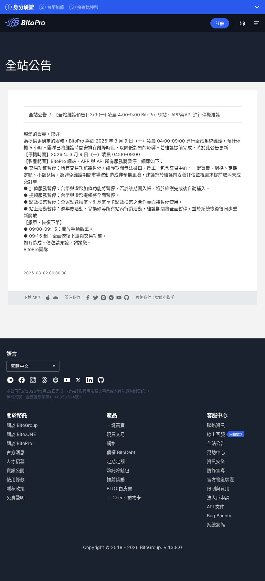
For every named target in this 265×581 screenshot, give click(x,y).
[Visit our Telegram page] (10, 380)
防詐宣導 (216, 470)
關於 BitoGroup (22, 425)
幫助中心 (216, 452)
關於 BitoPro (19, 443)
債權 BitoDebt (121, 452)
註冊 (220, 23)
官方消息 (15, 452)
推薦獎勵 (116, 479)
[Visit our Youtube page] (67, 380)
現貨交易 (116, 434)
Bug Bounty (219, 515)
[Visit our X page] (78, 380)
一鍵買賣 (116, 425)
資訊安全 (216, 461)
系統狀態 (216, 524)
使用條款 (15, 479)
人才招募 (15, 461)
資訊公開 (15, 470)
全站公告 (216, 443)
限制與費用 (218, 488)
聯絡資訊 (216, 425)
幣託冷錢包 (118, 470)
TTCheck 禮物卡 (124, 497)
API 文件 (215, 506)
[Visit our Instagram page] (33, 380)
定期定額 (116, 461)
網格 (111, 443)
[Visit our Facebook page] (21, 380)
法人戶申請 (218, 497)
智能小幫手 (165, 297)
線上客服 (216, 434)
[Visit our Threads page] (44, 380)
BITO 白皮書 (119, 488)
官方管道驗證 (220, 479)
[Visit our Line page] (55, 380)
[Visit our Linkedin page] (89, 380)
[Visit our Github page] (101, 380)
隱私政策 (15, 488)
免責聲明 (15, 497)
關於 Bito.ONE (21, 434)
